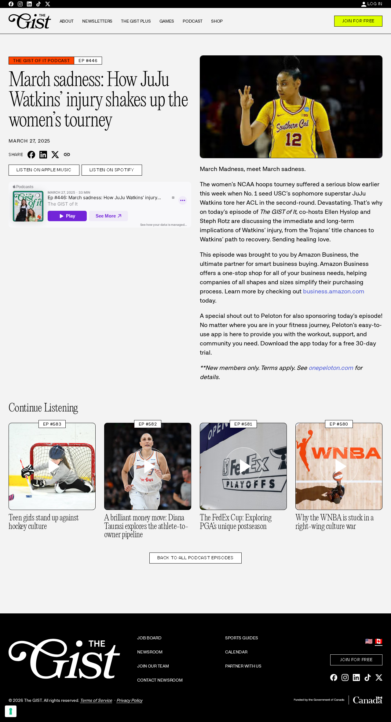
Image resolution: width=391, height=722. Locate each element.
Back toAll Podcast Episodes (195, 557)
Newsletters (97, 21)
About (67, 21)
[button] (67, 154)
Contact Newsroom (160, 680)
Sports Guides (241, 638)
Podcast (193, 21)
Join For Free (358, 20)
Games (166, 21)
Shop (217, 21)
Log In (374, 3)
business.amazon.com (333, 291)
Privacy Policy (129, 700)
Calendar (236, 652)
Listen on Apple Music (43, 170)
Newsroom (150, 652)
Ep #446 (88, 60)
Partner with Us (243, 666)
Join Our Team (153, 666)
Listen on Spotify (112, 170)
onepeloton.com (331, 368)
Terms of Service (96, 700)
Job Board (149, 638)
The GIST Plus (136, 21)
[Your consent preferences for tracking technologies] (10, 711)
